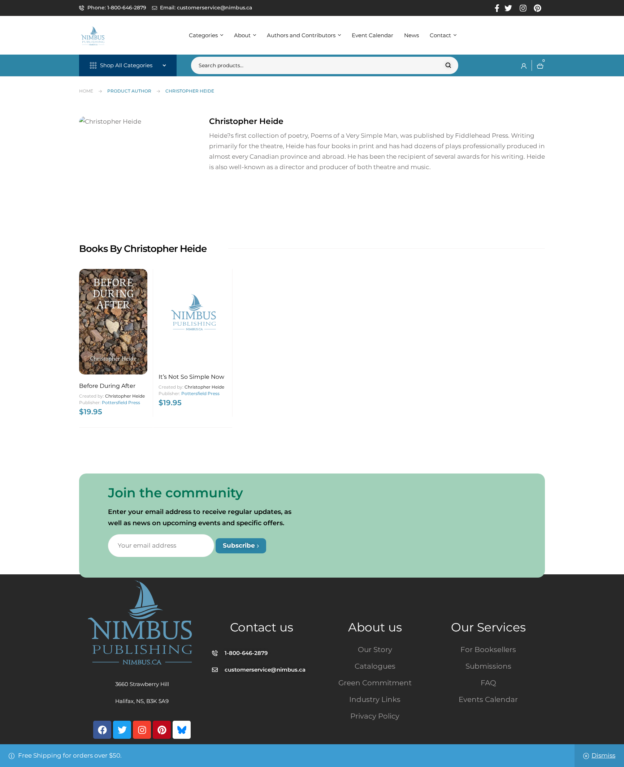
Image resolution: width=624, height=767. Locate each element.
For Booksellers (488, 649)
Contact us (261, 627)
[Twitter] (122, 730)
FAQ (488, 682)
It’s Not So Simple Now (191, 376)
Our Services (488, 627)
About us (375, 627)
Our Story (375, 649)
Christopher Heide (125, 396)
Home (86, 91)
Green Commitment (375, 682)
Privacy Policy (374, 716)
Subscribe (240, 545)
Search (448, 65)
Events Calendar (488, 699)
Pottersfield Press (121, 402)
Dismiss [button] (603, 755)
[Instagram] (142, 730)
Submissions (488, 666)
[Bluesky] (182, 730)
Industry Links (374, 699)
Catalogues (375, 666)
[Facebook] (102, 730)
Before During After (107, 385)
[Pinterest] (162, 730)
